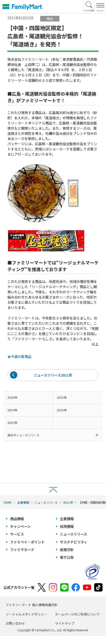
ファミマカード (22, 549)
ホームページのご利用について (77, 614)
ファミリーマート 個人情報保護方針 (32, 604)
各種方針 (67, 549)
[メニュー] (100, 6)
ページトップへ (53, 489)
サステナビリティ (73, 541)
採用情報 (67, 526)
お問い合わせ (15, 623)
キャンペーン (20, 526)
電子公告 (67, 557)
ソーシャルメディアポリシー (26, 614)
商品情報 (17, 518)
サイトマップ (64, 623)
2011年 (68, 502)
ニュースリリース (46, 502)
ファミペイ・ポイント (27, 541)
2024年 (12, 410)
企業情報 (23, 502)
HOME (8, 502)
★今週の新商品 (19, 356)
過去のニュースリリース (23, 435)
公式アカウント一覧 (19, 587)
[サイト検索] (89, 6)
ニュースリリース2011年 (53, 375)
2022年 (12, 422)
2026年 (12, 397)
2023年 (62, 410)
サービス (17, 534)
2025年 (62, 397)
